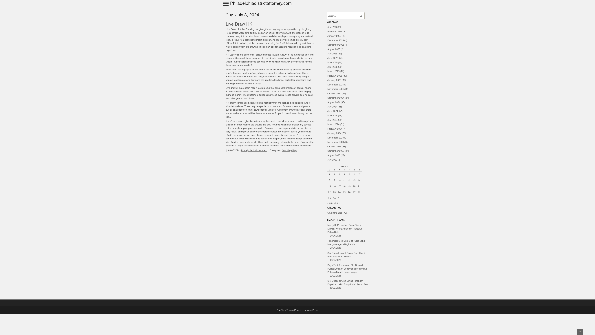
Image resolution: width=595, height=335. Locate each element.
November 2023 (335, 142)
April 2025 (332, 66)
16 (334, 186)
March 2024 (333, 124)
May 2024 (332, 115)
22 (329, 192)
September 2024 (335, 97)
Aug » (337, 202)
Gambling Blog (289, 150)
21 (359, 186)
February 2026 (334, 31)
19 (349, 186)
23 (334, 192)
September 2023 (335, 150)
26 (349, 192)
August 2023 (333, 155)
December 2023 (335, 137)
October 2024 (334, 93)
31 (339, 198)
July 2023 (332, 159)
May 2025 (332, 62)
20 (354, 186)
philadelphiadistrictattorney (253, 150)
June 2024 (332, 111)
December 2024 (335, 84)
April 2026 (332, 27)
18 (344, 186)
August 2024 (333, 102)
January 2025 (334, 80)
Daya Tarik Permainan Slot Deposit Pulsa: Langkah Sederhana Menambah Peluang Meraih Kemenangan (347, 269)
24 (339, 192)
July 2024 (332, 106)
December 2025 (335, 40)
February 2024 (334, 128)
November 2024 (335, 88)
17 (339, 186)
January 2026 (334, 35)
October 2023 (334, 146)
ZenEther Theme (285, 310)
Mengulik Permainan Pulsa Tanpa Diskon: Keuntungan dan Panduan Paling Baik (344, 229)
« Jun (330, 202)
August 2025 (333, 49)
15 (329, 186)
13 (354, 180)
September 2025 (335, 44)
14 (359, 180)
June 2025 (332, 58)
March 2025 (333, 71)
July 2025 (332, 53)
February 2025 (334, 75)
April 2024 (332, 119)
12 (349, 180)
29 (329, 198)
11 (344, 180)
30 (334, 198)
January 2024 (334, 133)
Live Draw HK (239, 24)
